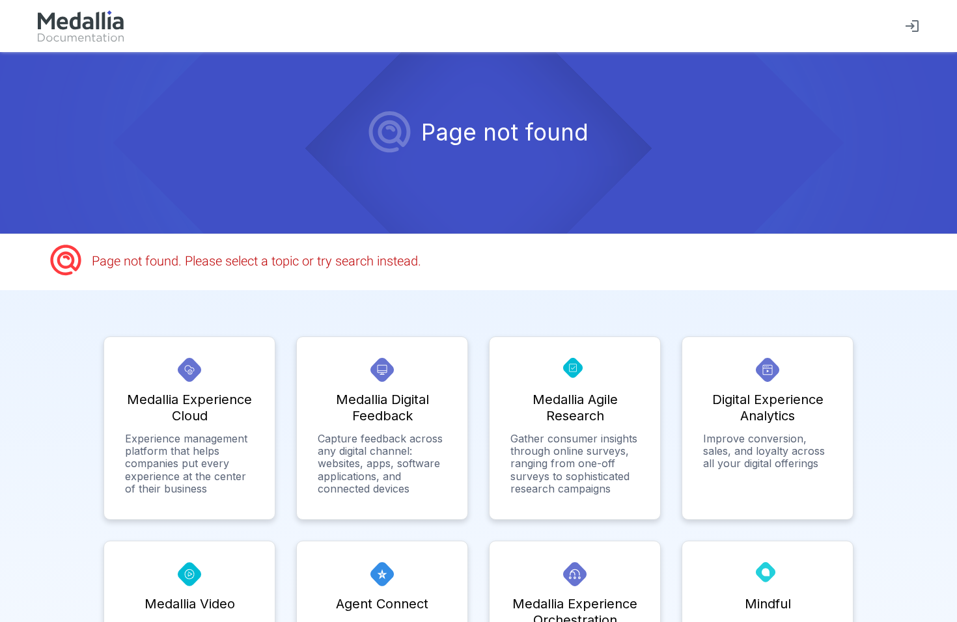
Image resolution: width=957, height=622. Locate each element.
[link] (80, 26)
